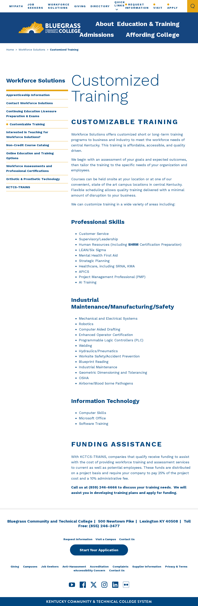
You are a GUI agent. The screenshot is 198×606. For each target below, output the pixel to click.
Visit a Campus (106, 539)
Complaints (120, 566)
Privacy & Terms (176, 566)
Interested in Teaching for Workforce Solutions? (27, 134)
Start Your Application (99, 550)
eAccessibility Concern (89, 570)
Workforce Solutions (32, 49)
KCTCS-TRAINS (18, 187)
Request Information (137, 6)
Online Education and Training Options (30, 155)
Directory (100, 6)
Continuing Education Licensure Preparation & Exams (31, 113)
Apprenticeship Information (28, 95)
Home (10, 49)
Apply (172, 7)
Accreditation (99, 566)
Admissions (96, 34)
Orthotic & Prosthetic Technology (33, 179)
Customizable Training (27, 124)
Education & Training (148, 23)
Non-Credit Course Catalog (27, 145)
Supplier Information (146, 566)
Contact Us (127, 539)
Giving (80, 6)
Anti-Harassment (74, 566)
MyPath (16, 6)
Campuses (30, 566)
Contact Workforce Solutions (29, 103)
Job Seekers (50, 566)
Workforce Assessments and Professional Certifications (29, 168)
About (105, 23)
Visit (158, 7)
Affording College (152, 34)
